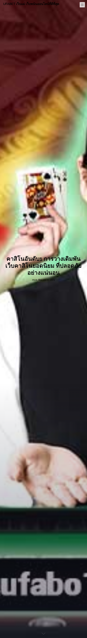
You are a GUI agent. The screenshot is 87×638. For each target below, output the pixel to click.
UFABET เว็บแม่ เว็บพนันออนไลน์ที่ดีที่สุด (31, 4)
